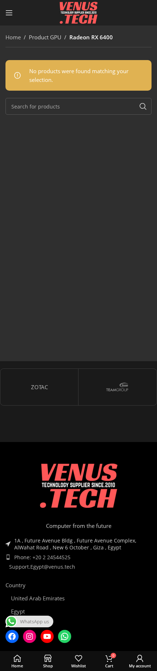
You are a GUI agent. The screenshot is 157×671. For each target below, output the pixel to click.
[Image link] (78, 486)
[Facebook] (12, 636)
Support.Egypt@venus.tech (42, 566)
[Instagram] (29, 636)
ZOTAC (39, 387)
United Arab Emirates (38, 598)
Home (13, 37)
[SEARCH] (143, 106)
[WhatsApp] (64, 636)
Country (15, 585)
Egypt (18, 611)
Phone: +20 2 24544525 (42, 557)
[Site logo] (78, 12)
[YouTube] (47, 636)
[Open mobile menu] (9, 12)
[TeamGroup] (117, 387)
